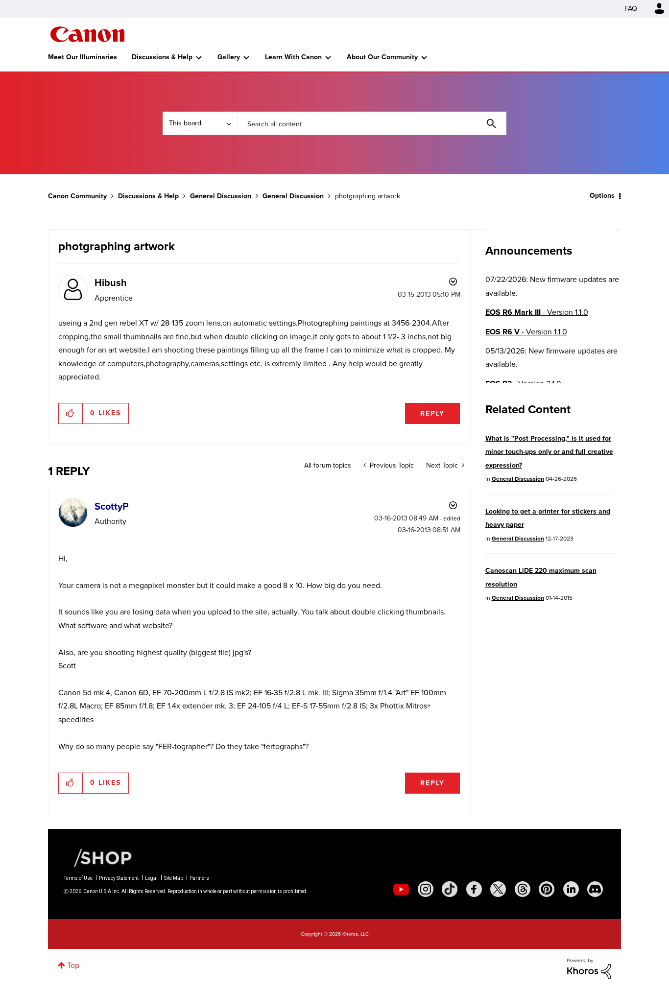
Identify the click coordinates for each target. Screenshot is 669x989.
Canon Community (87, 34)
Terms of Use (78, 878)
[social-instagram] (425, 889)
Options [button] (602, 195)
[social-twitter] (498, 889)
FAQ (630, 8)
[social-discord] (595, 889)
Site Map (173, 878)
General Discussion (220, 196)
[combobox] (371, 123)
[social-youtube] (401, 889)
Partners (199, 878)
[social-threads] (522, 889)
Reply (432, 413)
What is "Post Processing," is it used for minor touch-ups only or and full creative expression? (549, 452)
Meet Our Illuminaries (82, 57)
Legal (151, 878)
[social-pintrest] (546, 889)
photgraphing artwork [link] (367, 196)
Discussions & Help (162, 57)
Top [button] (73, 965)
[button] (71, 413)
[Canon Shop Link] (98, 857)
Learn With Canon (293, 57)
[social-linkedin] (571, 889)
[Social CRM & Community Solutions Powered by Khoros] (589, 968)
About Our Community (382, 57)
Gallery (228, 57)
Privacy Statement (119, 878)
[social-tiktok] (449, 889)
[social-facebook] (474, 889)
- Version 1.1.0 (536, 312)
